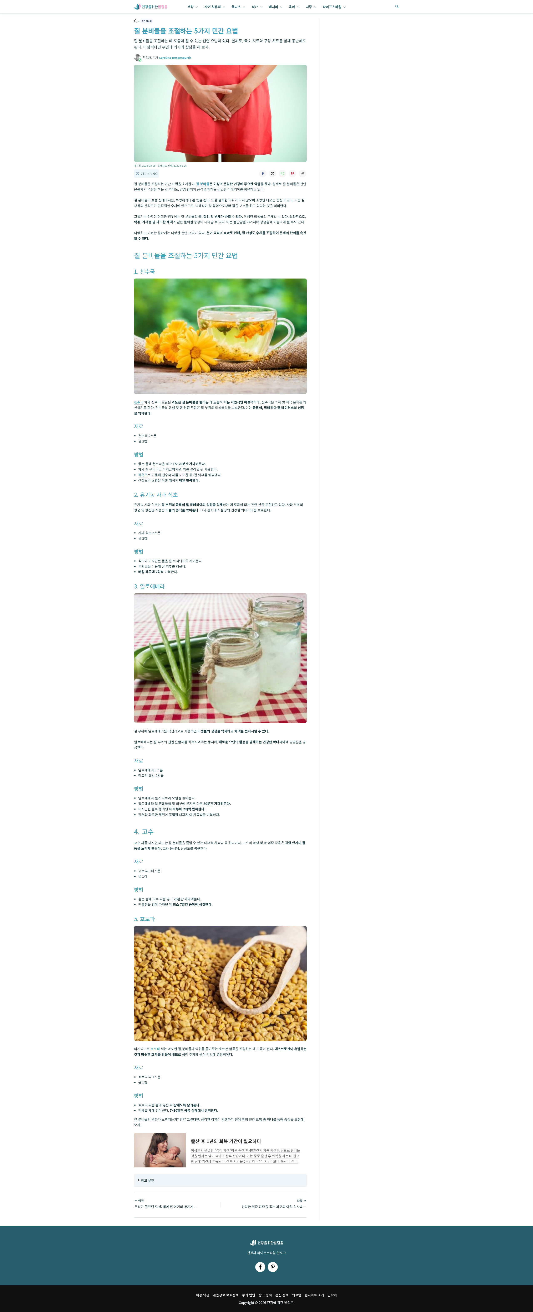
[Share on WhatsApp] (282, 173)
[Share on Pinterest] (292, 173)
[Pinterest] (273, 1267)
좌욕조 (143, 474)
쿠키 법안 (248, 1294)
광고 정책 (265, 1294)
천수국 (138, 402)
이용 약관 (202, 1294)
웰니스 (236, 6)
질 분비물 (202, 183)
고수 (137, 842)
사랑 (309, 6)
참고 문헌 (147, 1180)
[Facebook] (260, 1267)
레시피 (273, 6)
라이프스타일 (332, 6)
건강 (190, 6)
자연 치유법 (212, 6)
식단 (255, 6)
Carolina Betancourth (175, 57)
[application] (196, 6)
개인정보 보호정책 (226, 1294)
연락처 (332, 1294)
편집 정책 (282, 1294)
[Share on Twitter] (272, 173)
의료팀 (296, 1294)
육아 (292, 6)
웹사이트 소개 (314, 1294)
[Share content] (302, 173)
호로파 (155, 1048)
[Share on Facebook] (262, 173)
